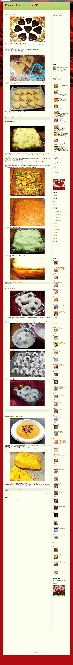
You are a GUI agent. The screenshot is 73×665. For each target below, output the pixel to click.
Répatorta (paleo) (61, 458)
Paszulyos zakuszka (61, 98)
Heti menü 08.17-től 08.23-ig (63, 283)
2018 (55, 205)
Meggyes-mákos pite (62, 343)
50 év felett (56, 512)
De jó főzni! (56, 542)
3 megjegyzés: (17, 410)
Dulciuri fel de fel (57, 319)
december (56, 210)
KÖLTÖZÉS (56, 466)
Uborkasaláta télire (61, 84)
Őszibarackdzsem (61, 261)
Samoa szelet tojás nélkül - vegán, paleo (62, 492)
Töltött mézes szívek (10, 14)
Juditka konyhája (57, 327)
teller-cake (56, 304)
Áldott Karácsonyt (61, 513)
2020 (55, 202)
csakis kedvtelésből (57, 476)
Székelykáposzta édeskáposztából (60, 91)
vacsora (11, 283)
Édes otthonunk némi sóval (58, 342)
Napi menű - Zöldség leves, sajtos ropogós (63, 388)
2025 (55, 195)
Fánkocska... (60, 409)
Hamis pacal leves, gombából (62, 125)
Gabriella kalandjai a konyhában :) (60, 364)
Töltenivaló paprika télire (62, 104)
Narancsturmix (61, 380)
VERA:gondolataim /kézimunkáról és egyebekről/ (60, 569)
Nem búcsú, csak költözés (62, 562)
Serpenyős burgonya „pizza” (63, 469)
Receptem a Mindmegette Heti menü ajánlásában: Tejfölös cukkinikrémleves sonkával (62, 442)
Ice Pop (60, 290)
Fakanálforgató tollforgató (58, 534)
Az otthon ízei (56, 289)
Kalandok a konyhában (58, 393)
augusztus (56, 221)
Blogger (46, 652)
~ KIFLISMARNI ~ (61, 328)
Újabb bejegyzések (8, 493)
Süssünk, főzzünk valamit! (58, 335)
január (56, 232)
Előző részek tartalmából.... (62, 498)
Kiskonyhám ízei (57, 468)
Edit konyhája (56, 527)
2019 (55, 204)
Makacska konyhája (57, 371)
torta (54, 173)
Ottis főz (55, 465)
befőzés (55, 155)
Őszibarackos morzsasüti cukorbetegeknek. (62, 269)
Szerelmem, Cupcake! (62, 506)
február (56, 230)
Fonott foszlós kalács (62, 365)
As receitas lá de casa (57, 554)
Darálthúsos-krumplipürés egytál (13, 124)
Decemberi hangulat (62, 547)
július (56, 223)
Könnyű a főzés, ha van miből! (21, 5)
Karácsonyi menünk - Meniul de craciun (62, 536)
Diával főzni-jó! (56, 424)
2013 (55, 237)
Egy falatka (56, 498)
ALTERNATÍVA (56, 546)
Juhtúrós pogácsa (61, 297)
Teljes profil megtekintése (57, 79)
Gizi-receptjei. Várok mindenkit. (59, 267)
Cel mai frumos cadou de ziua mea (62, 485)
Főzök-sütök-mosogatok (58, 431)
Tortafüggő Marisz (57, 401)
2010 (55, 241)
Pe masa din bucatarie (57, 483)
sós (54, 171)
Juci (59, 66)
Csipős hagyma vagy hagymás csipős (62, 139)
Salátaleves (60, 335)
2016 (55, 208)
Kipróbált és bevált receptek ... (59, 357)
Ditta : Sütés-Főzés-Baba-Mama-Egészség (59, 416)
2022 (55, 199)
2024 (55, 197)
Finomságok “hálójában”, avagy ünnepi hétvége (60, 325)
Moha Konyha (56, 454)
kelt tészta (55, 164)
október (56, 219)
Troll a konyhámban (57, 490)
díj (54, 159)
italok (55, 163)
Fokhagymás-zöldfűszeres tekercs (62, 402)
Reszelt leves (60, 111)
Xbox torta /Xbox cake (62, 528)
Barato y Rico (56, 447)
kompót (55, 166)
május (56, 226)
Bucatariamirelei (57, 520)
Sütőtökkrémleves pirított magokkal (14, 416)
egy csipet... (56, 505)
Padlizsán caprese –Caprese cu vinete (63, 276)
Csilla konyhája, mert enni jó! (59, 311)
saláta (55, 170)
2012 (55, 238)
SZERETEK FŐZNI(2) (58, 282)
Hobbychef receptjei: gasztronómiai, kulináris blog (60, 439)
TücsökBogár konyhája (58, 457)
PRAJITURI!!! (61, 520)
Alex (59, 570)
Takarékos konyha (57, 260)
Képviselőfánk (61, 476)
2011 (55, 239)
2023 (55, 198)
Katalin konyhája (57, 296)
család (55, 157)
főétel (9, 283)
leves (8, 490)
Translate (60, 15)
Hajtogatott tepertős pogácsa (61, 373)
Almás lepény (60, 132)
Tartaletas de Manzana (62, 447)
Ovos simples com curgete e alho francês (63, 556)
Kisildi (55, 349)
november (56, 217)
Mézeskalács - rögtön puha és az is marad (62, 395)
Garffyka (55, 323)
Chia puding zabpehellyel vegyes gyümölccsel (62, 305)
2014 (55, 235)
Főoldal (27, 493)
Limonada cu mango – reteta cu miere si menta (60, 320)
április (56, 227)
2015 (55, 234)
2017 (55, 207)
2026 (55, 194)
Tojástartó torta (61, 417)
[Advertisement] (60, 34)
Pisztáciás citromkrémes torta (62, 351)
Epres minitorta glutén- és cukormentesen (60, 455)
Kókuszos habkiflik (10, 288)
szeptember (57, 220)
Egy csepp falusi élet (57, 561)
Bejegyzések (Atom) (12, 494)
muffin (55, 168)
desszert (9, 118)
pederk (39, 652)
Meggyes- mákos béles (62, 312)
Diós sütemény (61, 432)
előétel (55, 161)
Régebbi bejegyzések (46, 493)
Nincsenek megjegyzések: (18, 117)
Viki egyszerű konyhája (58, 386)
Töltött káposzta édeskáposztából (60, 119)
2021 (55, 201)
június (56, 224)
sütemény (11, 118)
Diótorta (60, 358)
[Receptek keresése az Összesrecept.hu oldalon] (57, 255)
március (56, 229)
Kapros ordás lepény (61, 146)
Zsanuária (55, 408)
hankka (55, 379)
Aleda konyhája (56, 274)
